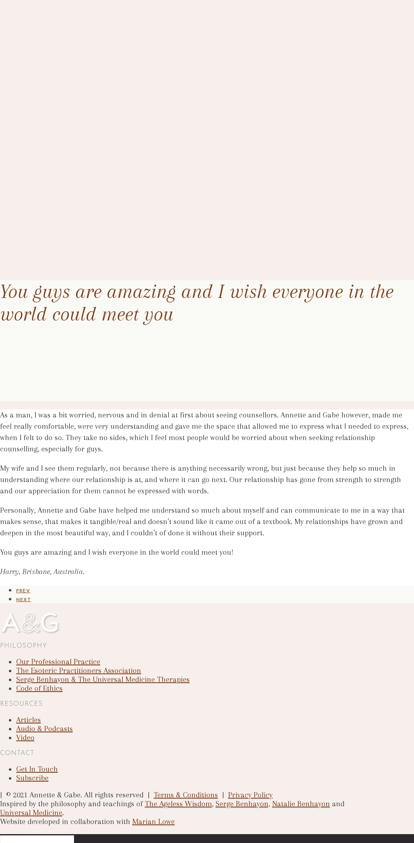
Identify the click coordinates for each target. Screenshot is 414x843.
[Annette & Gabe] (207, 4)
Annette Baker (50, 37)
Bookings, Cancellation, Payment (73, 190)
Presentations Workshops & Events (69, 85)
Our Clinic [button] (31, 158)
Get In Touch (35, 239)
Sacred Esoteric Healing (62, 166)
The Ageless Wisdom (178, 803)
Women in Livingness (58, 126)
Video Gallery (49, 223)
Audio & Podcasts (55, 231)
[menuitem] (215, 20)
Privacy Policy (250, 795)
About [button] (25, 29)
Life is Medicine (52, 110)
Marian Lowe (153, 821)
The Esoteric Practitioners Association (80, 69)
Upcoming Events (54, 150)
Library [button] (26, 206)
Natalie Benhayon (301, 803)
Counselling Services (57, 174)
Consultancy (47, 142)
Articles (41, 215)
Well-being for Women (60, 118)
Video (25, 737)
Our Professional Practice (64, 53)
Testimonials (47, 77)
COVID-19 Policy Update (64, 198)
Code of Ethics (39, 688)
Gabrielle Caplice (53, 45)
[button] (26, 255)
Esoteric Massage (55, 182)
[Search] (37, 838)
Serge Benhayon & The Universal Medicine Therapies (97, 61)
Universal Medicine (31, 812)
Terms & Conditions (186, 795)
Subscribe (32, 778)
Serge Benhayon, (242, 803)
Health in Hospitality (58, 102)
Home (24, 21)
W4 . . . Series (49, 93)
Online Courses (51, 134)
